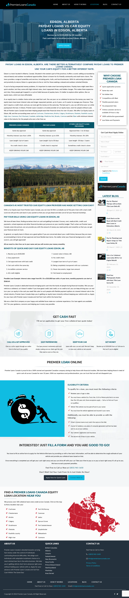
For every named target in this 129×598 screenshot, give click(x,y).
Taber (75, 116)
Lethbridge (40, 116)
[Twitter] (117, 594)
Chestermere (48, 113)
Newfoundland (50, 568)
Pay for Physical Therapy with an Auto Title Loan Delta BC (114, 204)
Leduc (40, 517)
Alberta (47, 551)
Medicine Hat (49, 116)
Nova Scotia (49, 562)
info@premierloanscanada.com (99, 558)
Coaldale (32, 116)
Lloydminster (42, 529)
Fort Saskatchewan (45, 525)
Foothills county (87, 113)
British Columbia (51, 548)
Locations (72, 582)
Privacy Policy (91, 563)
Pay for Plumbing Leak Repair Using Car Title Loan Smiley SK (114, 240)
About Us (41, 582)
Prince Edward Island (52, 565)
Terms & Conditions (93, 566)
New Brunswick (50, 559)
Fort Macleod (23, 116)
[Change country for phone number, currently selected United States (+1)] (101, 161)
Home (29, 582)
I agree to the (110, 172)
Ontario (48, 553)
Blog (84, 582)
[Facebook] (115, 594)
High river (7, 116)
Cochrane (39, 113)
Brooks (57, 116)
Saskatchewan (50, 556)
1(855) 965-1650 (76, 468)
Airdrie (56, 113)
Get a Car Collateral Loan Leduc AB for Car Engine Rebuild (114, 258)
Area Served (49, 573)
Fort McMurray (43, 509)
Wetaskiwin (42, 533)
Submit (103, 179)
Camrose (63, 116)
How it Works (56, 582)
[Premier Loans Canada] (21, 4)
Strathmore (70, 113)
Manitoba (48, 570)
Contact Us (97, 582)
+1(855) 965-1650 (94, 554)
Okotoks (77, 113)
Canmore (15, 116)
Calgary (62, 113)
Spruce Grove (43, 521)
